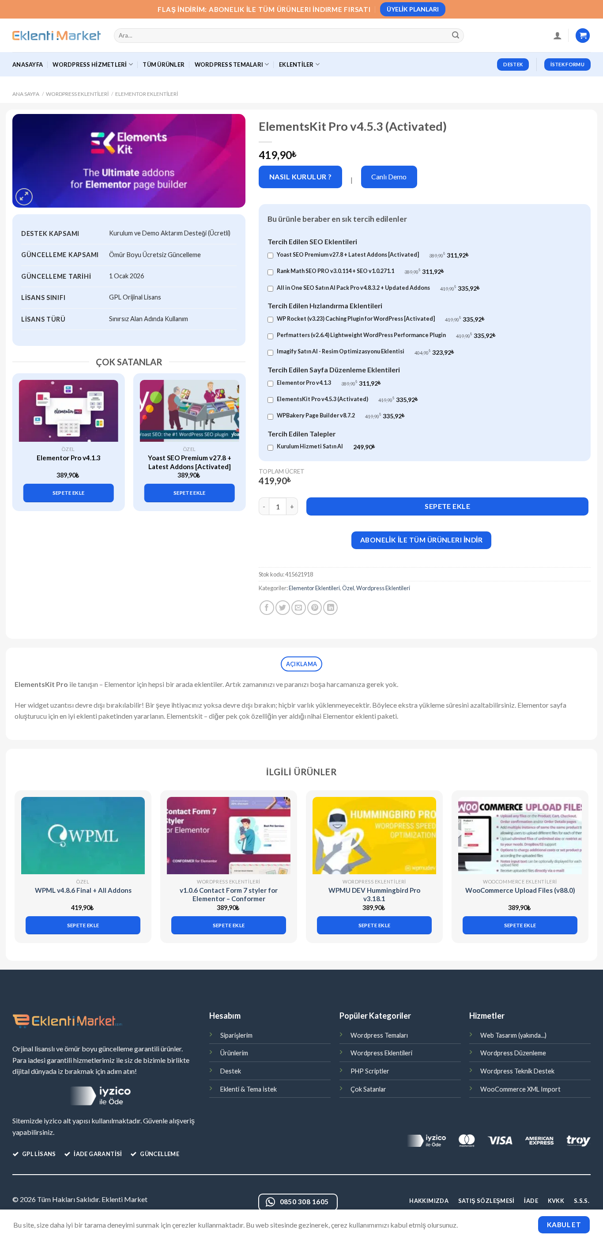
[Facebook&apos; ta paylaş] (267, 607)
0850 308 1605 (304, 1202)
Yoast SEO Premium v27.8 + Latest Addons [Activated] (189, 462)
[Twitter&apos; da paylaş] (282, 607)
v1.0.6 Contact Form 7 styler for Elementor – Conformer (229, 894)
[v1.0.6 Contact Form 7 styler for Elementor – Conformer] (228, 835)
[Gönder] (456, 35)
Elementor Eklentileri (146, 94)
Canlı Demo (389, 176)
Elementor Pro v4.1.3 (69, 458)
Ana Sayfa (25, 94)
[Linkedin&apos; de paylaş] (330, 607)
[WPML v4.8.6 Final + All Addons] (83, 835)
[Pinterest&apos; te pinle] (314, 607)
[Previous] (24, 434)
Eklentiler (296, 64)
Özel (348, 588)
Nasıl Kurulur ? (300, 176)
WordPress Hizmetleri (90, 64)
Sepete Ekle (447, 506)
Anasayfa (27, 64)
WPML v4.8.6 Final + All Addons (83, 890)
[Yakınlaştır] (24, 196)
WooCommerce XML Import (520, 1089)
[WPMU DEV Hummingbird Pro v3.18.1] (374, 835)
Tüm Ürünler (164, 64)
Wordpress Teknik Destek (517, 1071)
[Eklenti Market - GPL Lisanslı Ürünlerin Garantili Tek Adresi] (56, 36)
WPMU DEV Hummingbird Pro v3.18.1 (374, 894)
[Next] (234, 434)
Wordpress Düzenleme (513, 1053)
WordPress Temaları (229, 64)
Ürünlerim (234, 1053)
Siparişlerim (236, 1035)
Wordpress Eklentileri (77, 94)
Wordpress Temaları (379, 1035)
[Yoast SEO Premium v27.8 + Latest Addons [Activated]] (189, 411)
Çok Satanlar (368, 1089)
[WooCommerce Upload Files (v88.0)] (520, 835)
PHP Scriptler (369, 1071)
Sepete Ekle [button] (69, 493)
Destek (230, 1071)
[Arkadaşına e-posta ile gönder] (298, 607)
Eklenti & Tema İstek (248, 1089)
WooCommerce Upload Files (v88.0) (520, 890)
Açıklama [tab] (301, 663)
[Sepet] (583, 35)
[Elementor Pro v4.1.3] (68, 411)
